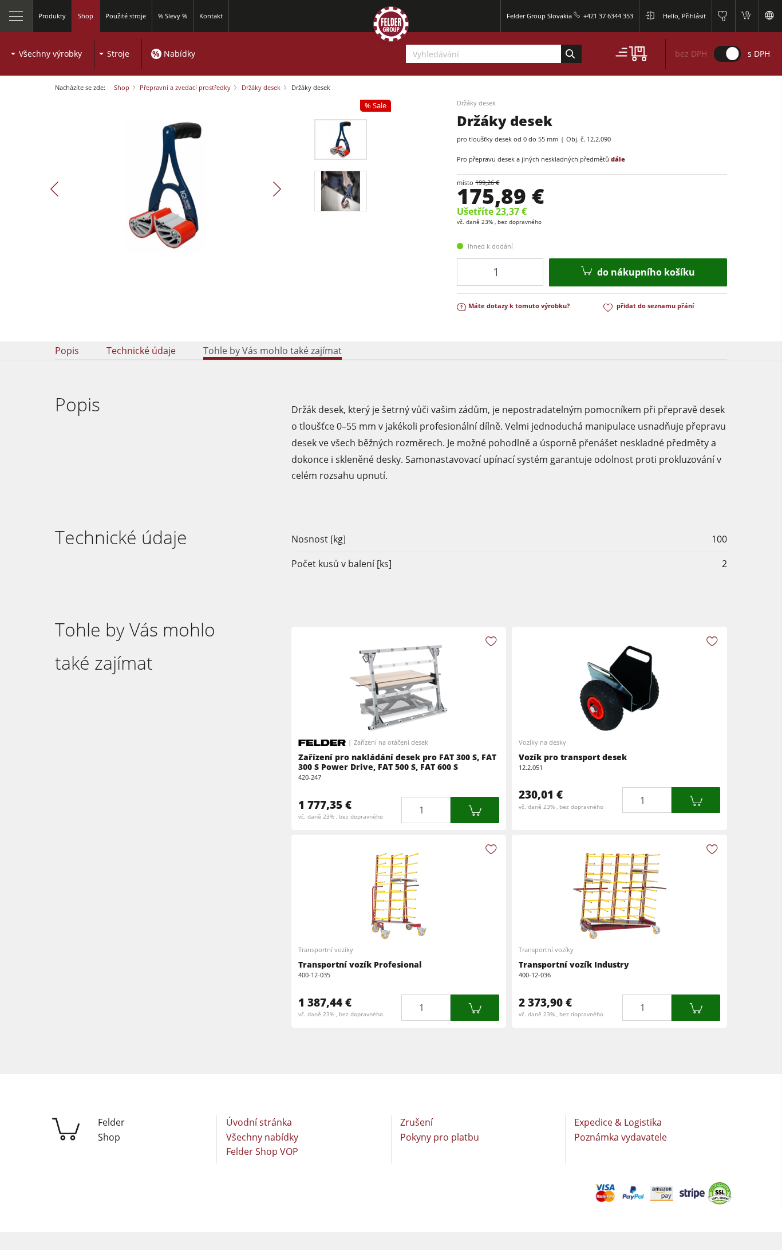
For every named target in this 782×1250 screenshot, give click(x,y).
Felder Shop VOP (262, 1151)
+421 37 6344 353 (608, 15)
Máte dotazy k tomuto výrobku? (519, 305)
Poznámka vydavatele (620, 1137)
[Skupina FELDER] (391, 27)
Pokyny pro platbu (439, 1137)
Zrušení (416, 1122)
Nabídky (179, 53)
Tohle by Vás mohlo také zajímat (272, 350)
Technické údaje (141, 350)
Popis (67, 350)
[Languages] (770, 16)
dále (618, 159)
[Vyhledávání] (571, 54)
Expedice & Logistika (618, 1122)
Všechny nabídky (262, 1137)
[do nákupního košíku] (475, 810)
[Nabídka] (16, 16)
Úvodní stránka (259, 1122)
